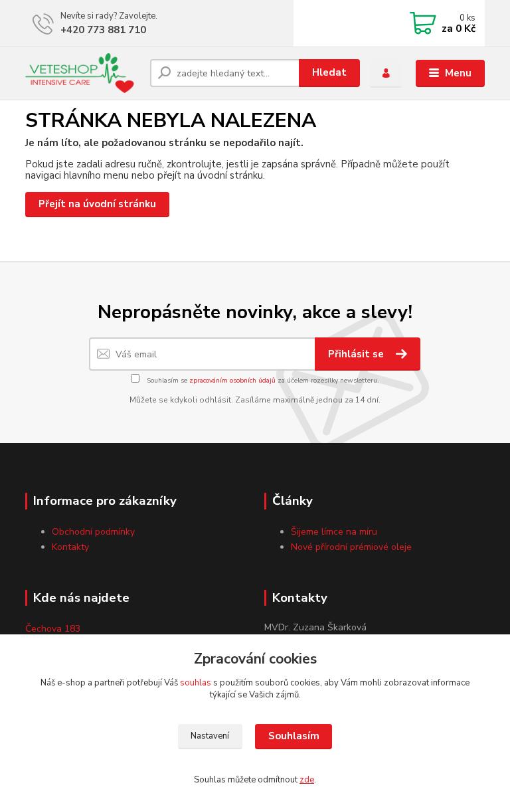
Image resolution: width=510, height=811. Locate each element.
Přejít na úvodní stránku (97, 204)
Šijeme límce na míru (334, 531)
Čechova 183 (52, 628)
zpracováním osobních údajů (232, 380)
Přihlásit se (357, 354)
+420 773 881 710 (103, 30)
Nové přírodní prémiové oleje (351, 547)
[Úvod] (82, 73)
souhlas (195, 683)
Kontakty (70, 547)
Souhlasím (293, 736)
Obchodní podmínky (93, 531)
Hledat (329, 72)
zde (306, 780)
